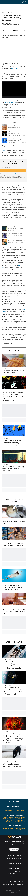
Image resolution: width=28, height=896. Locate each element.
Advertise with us (14, 871)
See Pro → (18, 1)
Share (5, 30)
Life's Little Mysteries (8, 808)
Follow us (16, 30)
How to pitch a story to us (14, 881)
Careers (14, 876)
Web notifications (14, 873)
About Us (14, 861)
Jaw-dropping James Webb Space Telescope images (8, 818)
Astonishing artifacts (20, 810)
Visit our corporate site (16, 844)
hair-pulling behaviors (10, 102)
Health (3, 12)
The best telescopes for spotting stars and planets (8, 831)
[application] (14, 89)
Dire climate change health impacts (16, 5)
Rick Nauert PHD (7, 23)
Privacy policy (14, 866)
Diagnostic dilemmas (8, 810)
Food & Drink (9, 12)
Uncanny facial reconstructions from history (20, 821)
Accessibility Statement (14, 855)
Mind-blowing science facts (20, 830)
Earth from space (20, 808)
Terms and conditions (14, 863)
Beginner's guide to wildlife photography (20, 829)
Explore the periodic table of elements (8, 821)
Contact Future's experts (14, 858)
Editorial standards (14, 879)
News (17, 24)
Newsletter (23, 30)
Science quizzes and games (8, 828)
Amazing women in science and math (20, 818)
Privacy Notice (17, 175)
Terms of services (15, 173)
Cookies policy (14, 868)
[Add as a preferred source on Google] (14, 849)
